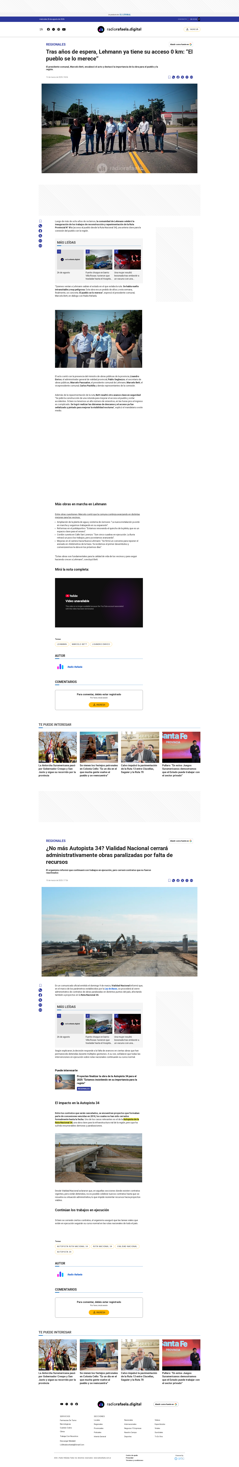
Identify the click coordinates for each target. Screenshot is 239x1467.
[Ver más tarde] (169, 77)
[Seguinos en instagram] (71, 1404)
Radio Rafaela (75, 666)
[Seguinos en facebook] (76, 1404)
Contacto (182, 19)
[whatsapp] (173, 77)
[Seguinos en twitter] (66, 1404)
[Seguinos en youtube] (61, 1404)
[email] (186, 77)
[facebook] (178, 77)
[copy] (191, 77)
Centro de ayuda (132, 1455)
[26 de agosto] (70, 260)
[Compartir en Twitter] (182, 77)
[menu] (41, 29)
